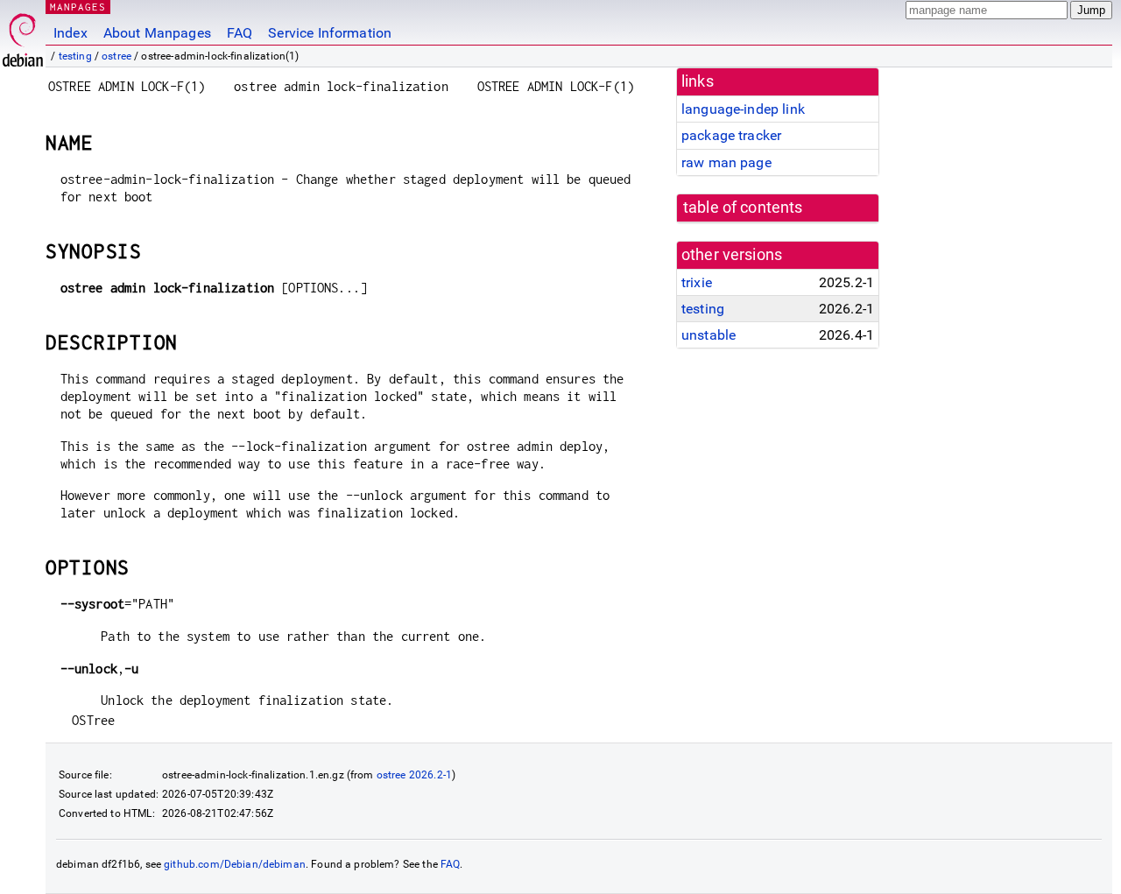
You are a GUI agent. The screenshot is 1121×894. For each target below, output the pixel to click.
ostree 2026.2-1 (414, 775)
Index (70, 33)
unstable (708, 335)
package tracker (731, 135)
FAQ (239, 33)
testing (75, 56)
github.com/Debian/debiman (235, 864)
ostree (116, 56)
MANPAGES (78, 6)
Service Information (329, 33)
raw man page (726, 162)
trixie (696, 282)
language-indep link (743, 109)
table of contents (743, 207)
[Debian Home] (23, 35)
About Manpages (157, 33)
